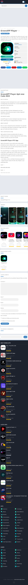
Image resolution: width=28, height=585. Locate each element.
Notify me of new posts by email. (8, 320)
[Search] (26, 6)
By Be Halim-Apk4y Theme (19, 579)
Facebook (3, 67)
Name (2, 297)
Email (2, 302)
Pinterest (14, 67)
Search (25, 337)
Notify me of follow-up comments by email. (10, 318)
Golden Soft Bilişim (18, 44)
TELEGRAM (8, 59)
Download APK (8, 56)
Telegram (19, 67)
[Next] (27, 215)
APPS (5, 28)
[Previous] (1, 215)
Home (2, 28)
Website (2, 308)
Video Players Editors (11, 28)
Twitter (8, 67)
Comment (3, 281)
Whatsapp (24, 67)
